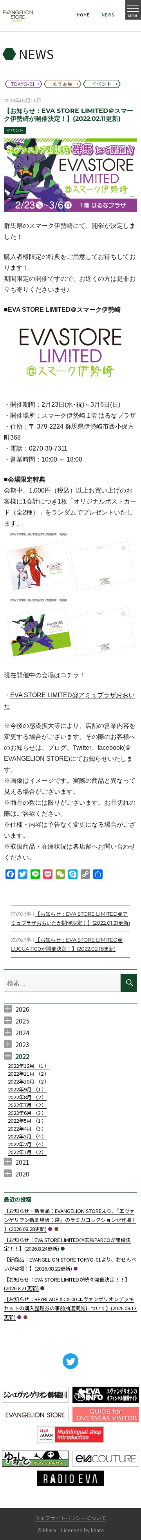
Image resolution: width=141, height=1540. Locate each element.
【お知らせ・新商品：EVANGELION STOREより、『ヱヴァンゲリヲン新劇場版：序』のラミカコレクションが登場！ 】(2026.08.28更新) (70, 1220)
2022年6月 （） (27, 1112)
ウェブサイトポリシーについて (70, 1518)
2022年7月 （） (27, 1105)
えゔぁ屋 (56, 1229)
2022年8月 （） (27, 1097)
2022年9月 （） (27, 1089)
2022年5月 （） (27, 1120)
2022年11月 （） (28, 1073)
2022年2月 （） (27, 1144)
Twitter (70, 1361)
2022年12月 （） (28, 1065)
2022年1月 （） (27, 1152)
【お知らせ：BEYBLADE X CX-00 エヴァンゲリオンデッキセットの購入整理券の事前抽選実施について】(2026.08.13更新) (70, 1308)
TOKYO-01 (50, 1229)
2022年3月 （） (27, 1136)
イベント (15, 130)
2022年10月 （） (28, 1081)
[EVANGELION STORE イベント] (17, 15)
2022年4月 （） (27, 1128)
